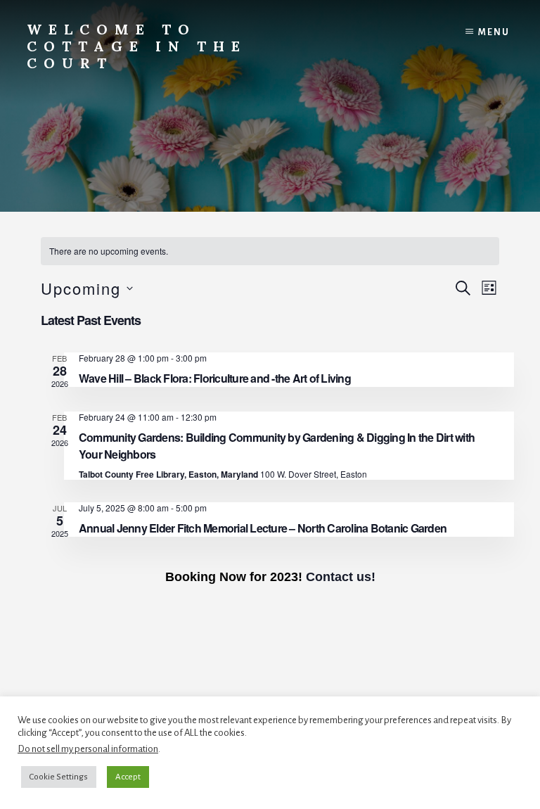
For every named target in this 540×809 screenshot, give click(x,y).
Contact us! (340, 577)
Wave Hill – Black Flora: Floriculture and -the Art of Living (215, 378)
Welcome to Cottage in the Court (137, 46)
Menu (494, 32)
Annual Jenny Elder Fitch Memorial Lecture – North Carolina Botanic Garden (262, 528)
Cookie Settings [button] (59, 777)
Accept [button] (128, 777)
